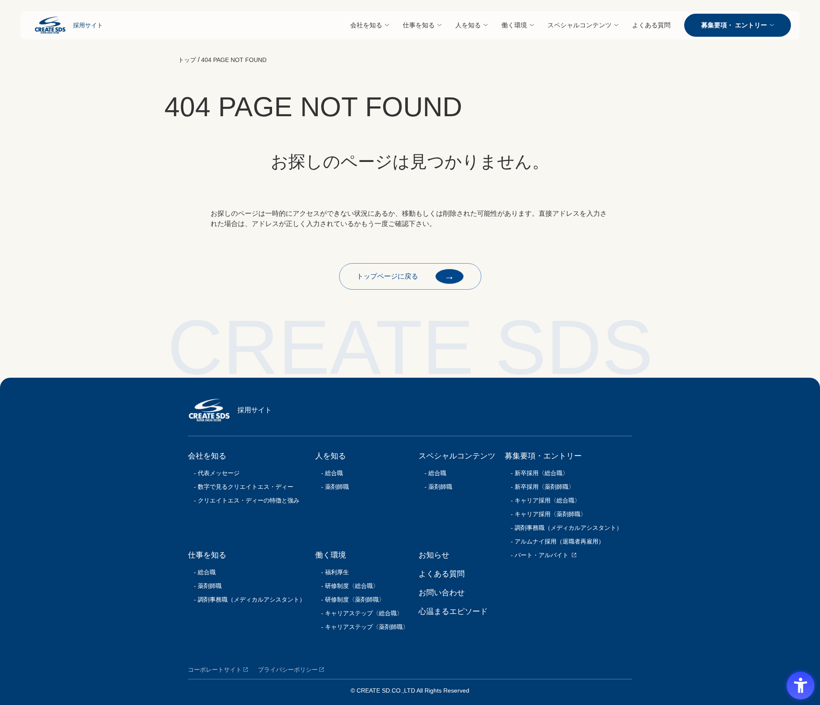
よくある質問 (651, 25)
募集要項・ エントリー (734, 25)
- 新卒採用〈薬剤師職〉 (539, 486)
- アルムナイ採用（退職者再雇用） (554, 541)
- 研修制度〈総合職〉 (347, 585)
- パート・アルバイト (536, 555)
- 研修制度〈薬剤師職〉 (350, 599)
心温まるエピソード (453, 611)
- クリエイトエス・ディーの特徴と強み (243, 500)
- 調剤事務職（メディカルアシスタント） (246, 599)
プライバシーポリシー (288, 669)
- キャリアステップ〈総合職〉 (359, 613)
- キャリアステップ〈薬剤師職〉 (362, 626)
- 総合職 (202, 572)
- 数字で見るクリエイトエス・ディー (240, 486)
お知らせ (434, 555)
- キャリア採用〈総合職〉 (542, 500)
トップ (187, 59)
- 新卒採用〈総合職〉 (536, 473)
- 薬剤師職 (205, 585)
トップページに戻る (406, 276)
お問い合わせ (442, 592)
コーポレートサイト (215, 669)
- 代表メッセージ (214, 473)
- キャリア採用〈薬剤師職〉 (545, 514)
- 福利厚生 (332, 572)
